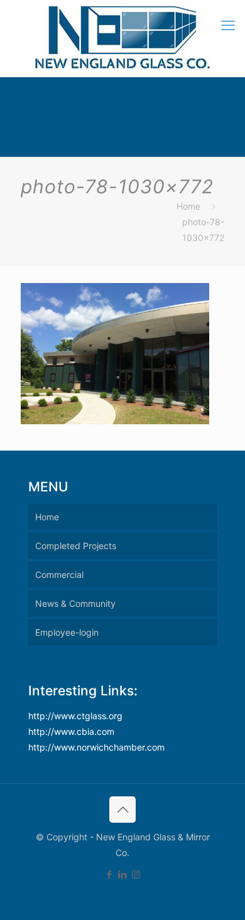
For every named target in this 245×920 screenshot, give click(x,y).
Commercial (59, 574)
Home (188, 206)
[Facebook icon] (109, 874)
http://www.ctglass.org (75, 715)
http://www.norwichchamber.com (96, 747)
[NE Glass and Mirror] (122, 38)
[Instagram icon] (136, 874)
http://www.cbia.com (71, 731)
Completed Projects (75, 545)
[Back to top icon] (122, 809)
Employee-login (67, 632)
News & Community (75, 603)
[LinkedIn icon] (123, 874)
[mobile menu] (228, 25)
